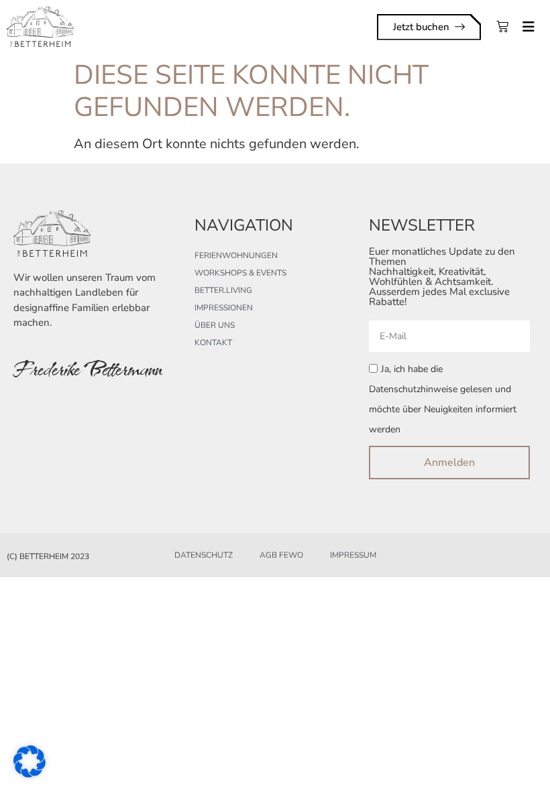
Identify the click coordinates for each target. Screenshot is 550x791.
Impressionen (224, 307)
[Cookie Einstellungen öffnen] (29, 773)
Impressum (353, 555)
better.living (223, 290)
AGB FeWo (281, 555)
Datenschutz (203, 555)
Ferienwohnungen (236, 255)
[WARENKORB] (502, 26)
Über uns (215, 325)
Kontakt (213, 342)
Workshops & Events (240, 272)
